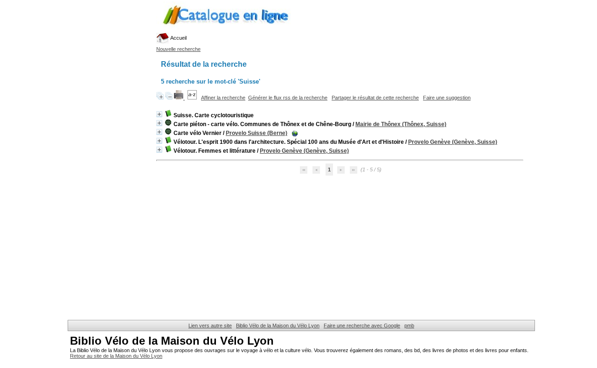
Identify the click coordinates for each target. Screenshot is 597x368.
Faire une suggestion (447, 97)
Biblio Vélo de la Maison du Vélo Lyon (277, 325)
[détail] (159, 114)
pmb (409, 325)
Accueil (178, 38)
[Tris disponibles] (192, 97)
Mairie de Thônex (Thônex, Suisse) (400, 124)
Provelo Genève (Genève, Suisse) (452, 142)
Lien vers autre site (210, 325)
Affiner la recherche (223, 97)
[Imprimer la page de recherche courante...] (179, 97)
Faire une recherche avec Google (362, 325)
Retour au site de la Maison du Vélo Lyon (116, 356)
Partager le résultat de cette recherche (375, 97)
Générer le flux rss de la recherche (287, 97)
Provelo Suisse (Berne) (256, 133)
